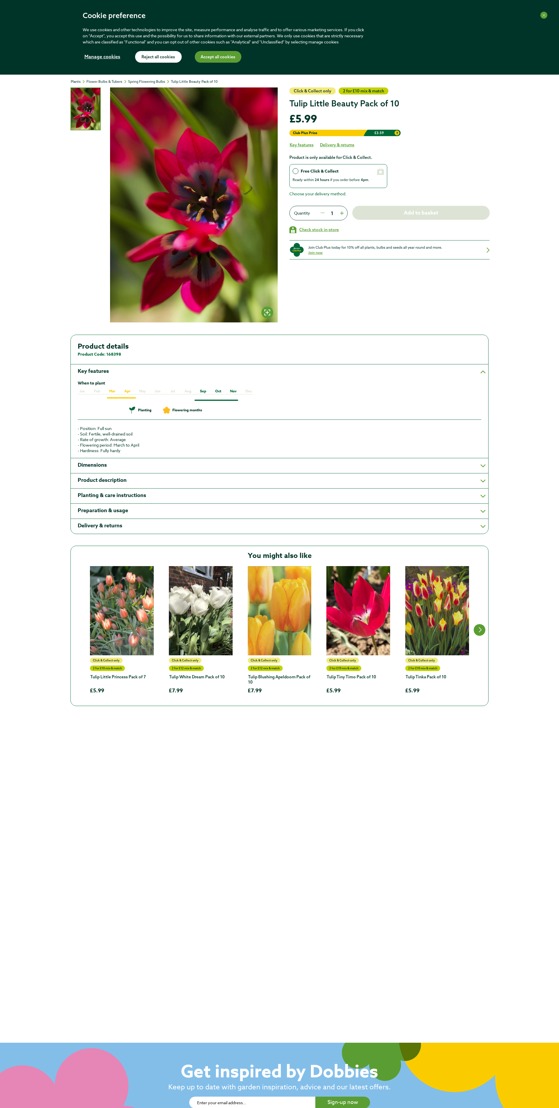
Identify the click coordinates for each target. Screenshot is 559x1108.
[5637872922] (437, 610)
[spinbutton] (332, 213)
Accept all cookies (218, 57)
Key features (302, 145)
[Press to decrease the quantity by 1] (323, 213)
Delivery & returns (337, 145)
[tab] (85, 108)
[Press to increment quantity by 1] (341, 213)
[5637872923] (358, 610)
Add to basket (421, 213)
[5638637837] (122, 610)
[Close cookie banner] (543, 15)
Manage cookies (102, 57)
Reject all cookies (158, 57)
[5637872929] (280, 610)
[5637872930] (201, 610)
